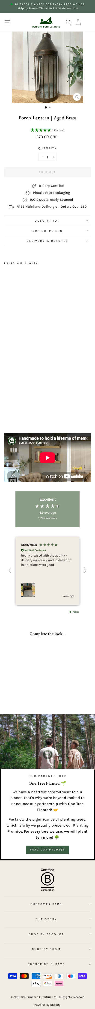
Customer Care (46, 904)
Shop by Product (46, 934)
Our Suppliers (48, 230)
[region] (47, 570)
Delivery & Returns (47, 240)
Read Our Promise (47, 849)
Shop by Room (46, 949)
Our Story (46, 919)
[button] (47, 130)
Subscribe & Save (46, 964)
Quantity (47, 148)
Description (47, 220)
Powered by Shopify (47, 1004)
